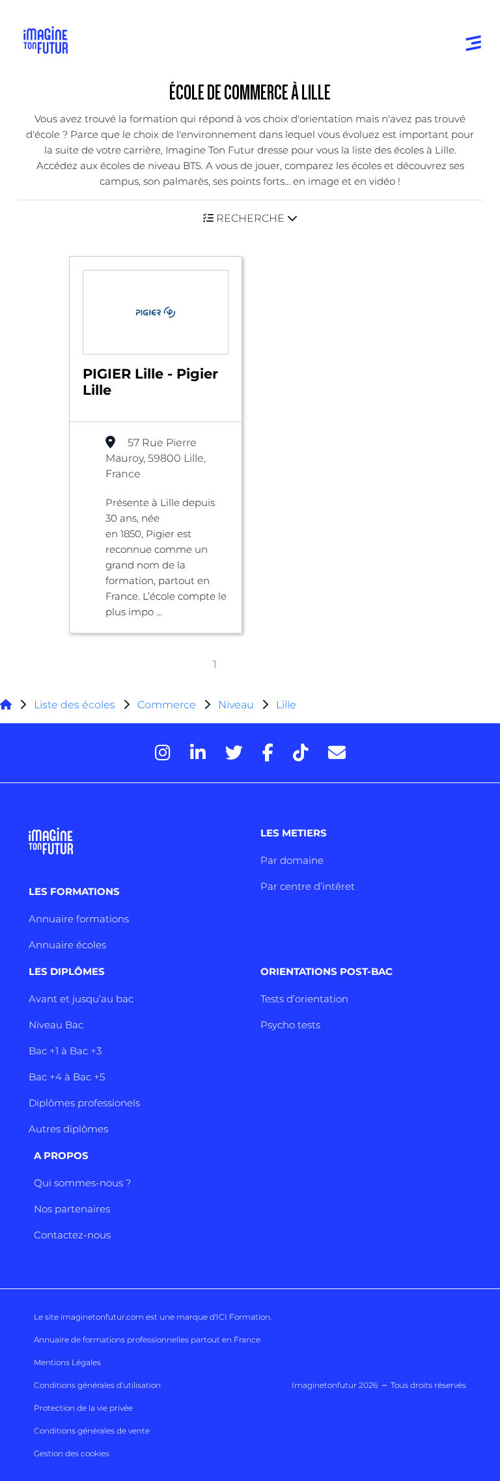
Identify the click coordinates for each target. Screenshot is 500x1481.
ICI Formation (243, 1317)
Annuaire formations (79, 919)
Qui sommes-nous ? (82, 1183)
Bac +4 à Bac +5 (67, 1077)
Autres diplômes (68, 1129)
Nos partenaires (72, 1209)
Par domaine (292, 860)
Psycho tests (290, 1025)
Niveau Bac (56, 1025)
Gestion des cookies (71, 1453)
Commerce (166, 705)
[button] (250, 218)
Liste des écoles (74, 705)
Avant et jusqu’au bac (81, 999)
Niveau (237, 705)
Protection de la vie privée (83, 1408)
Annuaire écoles (67, 945)
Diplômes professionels (84, 1103)
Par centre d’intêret (307, 886)
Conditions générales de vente (92, 1430)
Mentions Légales (67, 1362)
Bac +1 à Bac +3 (65, 1051)
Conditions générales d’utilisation (97, 1385)
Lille (286, 705)
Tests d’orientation (304, 999)
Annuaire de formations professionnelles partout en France (147, 1339)
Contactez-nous (72, 1235)
